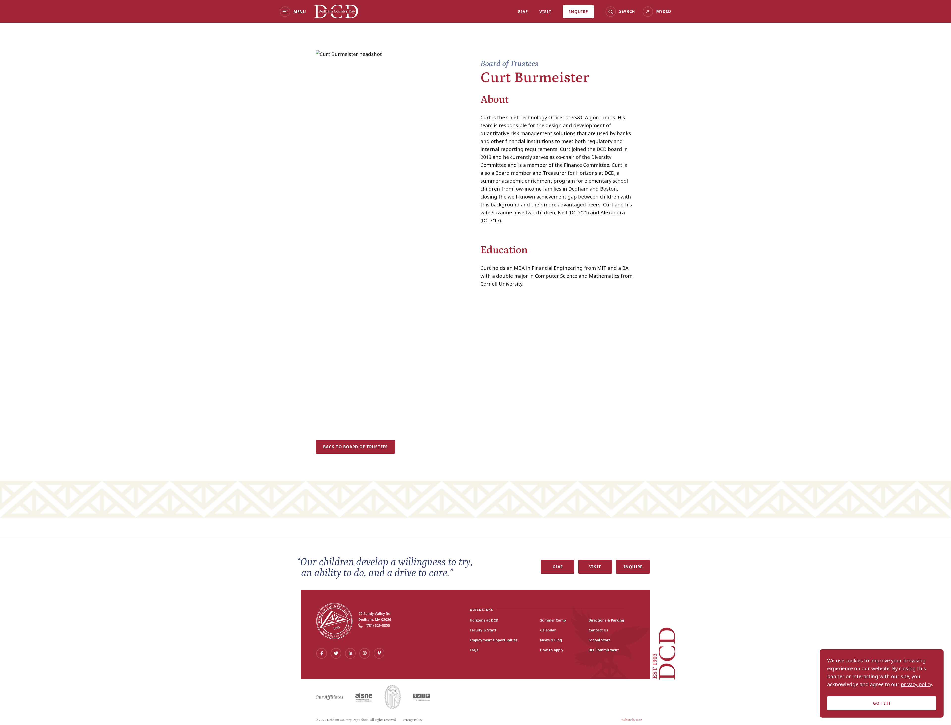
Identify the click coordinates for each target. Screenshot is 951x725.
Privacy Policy (413, 720)
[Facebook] (321, 653)
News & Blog (551, 640)
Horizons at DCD (484, 620)
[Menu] (285, 11)
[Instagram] (364, 653)
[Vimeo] (379, 653)
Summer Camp (553, 620)
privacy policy (916, 684)
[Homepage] (336, 16)
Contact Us (598, 630)
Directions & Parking (606, 620)
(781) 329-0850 (378, 625)
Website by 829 (631, 720)
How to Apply (551, 650)
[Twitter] (336, 653)
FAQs (474, 650)
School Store (599, 640)
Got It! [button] (881, 703)
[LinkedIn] (350, 653)
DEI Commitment (604, 650)
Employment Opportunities (493, 640)
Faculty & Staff (483, 630)
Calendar (548, 630)
